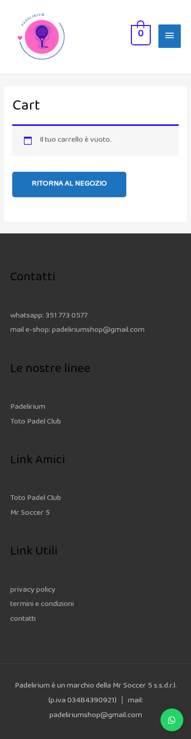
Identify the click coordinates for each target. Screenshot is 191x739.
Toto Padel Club (35, 422)
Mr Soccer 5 (30, 513)
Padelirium (27, 407)
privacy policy (33, 590)
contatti (23, 619)
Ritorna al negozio (69, 184)
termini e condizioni (42, 605)
